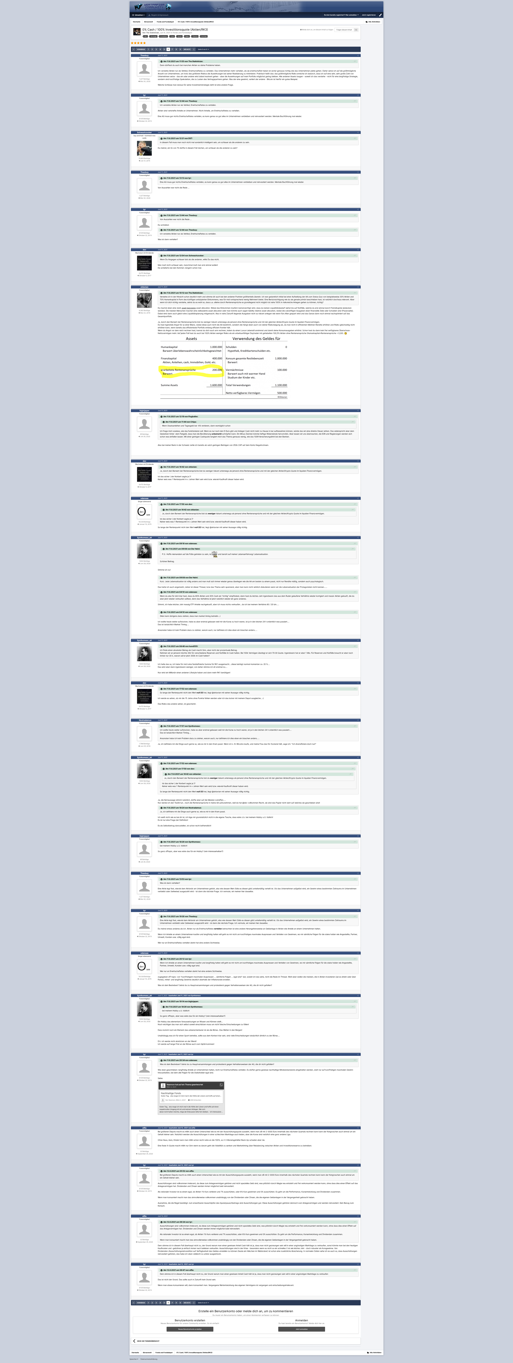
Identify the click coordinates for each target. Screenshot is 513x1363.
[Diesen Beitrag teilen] (358, 55)
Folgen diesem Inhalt (344, 30)
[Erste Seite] (133, 49)
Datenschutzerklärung (149, 1359)
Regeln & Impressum (159, 15)
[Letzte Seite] (194, 49)
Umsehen (139, 15)
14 (356, 30)
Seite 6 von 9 (203, 49)
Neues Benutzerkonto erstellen (190, 1329)
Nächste (187, 49)
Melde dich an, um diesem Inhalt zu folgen (317, 30)
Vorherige (141, 49)
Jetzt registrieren (369, 15)
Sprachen (133, 1359)
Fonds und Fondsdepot (182, 33)
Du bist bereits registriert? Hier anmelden (340, 15)
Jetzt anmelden (302, 1329)
